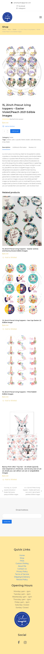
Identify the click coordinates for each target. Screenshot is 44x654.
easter (28, 139)
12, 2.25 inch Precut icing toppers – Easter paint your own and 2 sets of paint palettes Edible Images (30, 491)
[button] (40, 17)
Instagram (22, 8)
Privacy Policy (22, 571)
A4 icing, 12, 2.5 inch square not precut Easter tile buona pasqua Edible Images (10, 491)
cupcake (18, 139)
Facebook (21, 6)
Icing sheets (6, 142)
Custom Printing (22, 563)
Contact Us (22, 569)
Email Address (22, 510)
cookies (8, 139)
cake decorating (35, 139)
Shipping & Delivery (22, 577)
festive (23, 139)
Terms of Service (22, 574)
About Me (22, 566)
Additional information (19, 147)
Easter (11, 137)
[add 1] (8, 130)
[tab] (6, 147)
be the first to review (16, 119)
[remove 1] (8, 132)
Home (22, 555)
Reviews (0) (32, 147)
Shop (22, 558)
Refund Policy (22, 579)
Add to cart (15, 131)
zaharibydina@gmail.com (22, 3)
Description (6, 147)
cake (13, 139)
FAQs (22, 561)
